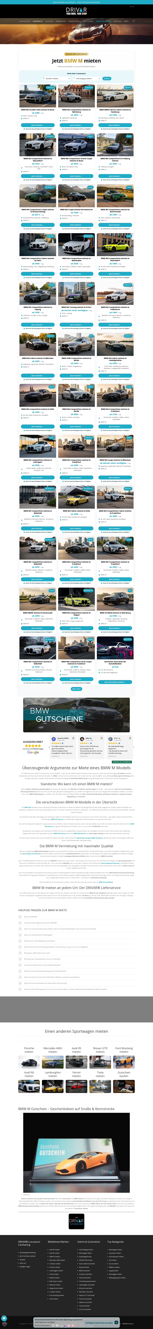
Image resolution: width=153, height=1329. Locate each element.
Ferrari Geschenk (84, 1278)
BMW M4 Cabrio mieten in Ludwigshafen (115, 359)
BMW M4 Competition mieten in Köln (37, 409)
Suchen (107, 78)
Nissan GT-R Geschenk (87, 1295)
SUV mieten (113, 1260)
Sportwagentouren (85, 1257)
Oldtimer (49, 21)
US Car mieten (113, 1264)
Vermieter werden (103, 21)
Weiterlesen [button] (55, 756)
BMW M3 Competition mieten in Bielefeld (38, 512)
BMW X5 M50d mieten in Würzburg (115, 613)
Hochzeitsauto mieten (116, 1257)
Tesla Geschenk (84, 1306)
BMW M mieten (54, 1257)
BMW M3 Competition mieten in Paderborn (115, 308)
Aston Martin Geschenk (87, 1264)
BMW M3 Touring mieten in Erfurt (76, 307)
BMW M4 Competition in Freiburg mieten (115, 159)
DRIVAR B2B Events (86, 1260)
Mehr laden (76, 689)
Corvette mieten (54, 1292)
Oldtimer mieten (114, 1267)
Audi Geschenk (84, 1267)
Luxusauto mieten (115, 1253)
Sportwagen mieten (115, 1250)
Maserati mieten (54, 1285)
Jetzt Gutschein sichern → (115, 682)
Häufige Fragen (25, 1267)
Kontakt (22, 1260)
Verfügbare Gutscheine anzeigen (99, 1323)
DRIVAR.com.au (127, 1324)
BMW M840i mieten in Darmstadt (37, 613)
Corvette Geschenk (85, 1274)
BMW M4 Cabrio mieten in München (37, 358)
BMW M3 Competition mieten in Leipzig (38, 308)
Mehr (126, 21)
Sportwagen (24, 21)
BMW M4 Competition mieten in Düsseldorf (115, 259)
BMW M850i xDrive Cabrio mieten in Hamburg (115, 111)
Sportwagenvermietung (27, 1253)
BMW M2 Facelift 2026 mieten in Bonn (37, 110)
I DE (133, 6)
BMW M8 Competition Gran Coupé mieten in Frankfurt (77, 662)
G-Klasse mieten (54, 1264)
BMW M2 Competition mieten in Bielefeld (38, 563)
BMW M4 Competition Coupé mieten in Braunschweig (38, 210)
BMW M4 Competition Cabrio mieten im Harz (38, 259)
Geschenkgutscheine (86, 1250)
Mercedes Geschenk (86, 1292)
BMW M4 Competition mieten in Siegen (76, 614)
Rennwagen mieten (115, 1274)
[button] (133, 747)
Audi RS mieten (54, 1253)
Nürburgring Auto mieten (117, 1278)
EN (131, 6)
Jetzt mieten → (38, 125)
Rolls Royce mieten (55, 1281)
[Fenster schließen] (116, 1322)
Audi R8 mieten (54, 1250)
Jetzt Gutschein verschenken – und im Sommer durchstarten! (76, 2)
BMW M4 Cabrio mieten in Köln (76, 511)
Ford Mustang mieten (56, 1295)
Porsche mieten (54, 1267)
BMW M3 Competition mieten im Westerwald (115, 210)
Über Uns (117, 21)
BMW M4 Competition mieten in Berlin (76, 410)
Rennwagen (61, 21)
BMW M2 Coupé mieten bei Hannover (76, 209)
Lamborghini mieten (56, 1271)
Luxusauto (37, 21)
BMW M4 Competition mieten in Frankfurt (115, 410)
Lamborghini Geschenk (87, 1285)
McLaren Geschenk (85, 1288)
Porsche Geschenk (85, 1299)
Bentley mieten (54, 1278)
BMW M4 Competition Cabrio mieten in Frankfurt (115, 512)
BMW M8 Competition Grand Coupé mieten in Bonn (76, 159)
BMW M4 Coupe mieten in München (115, 460)
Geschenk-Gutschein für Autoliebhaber (115, 662)
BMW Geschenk (84, 1271)
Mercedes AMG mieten (57, 1260)
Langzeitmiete (74, 21)
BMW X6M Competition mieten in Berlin (76, 359)
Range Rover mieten (56, 1288)
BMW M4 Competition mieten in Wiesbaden (76, 259)
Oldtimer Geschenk (85, 1302)
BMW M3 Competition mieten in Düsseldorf (38, 159)
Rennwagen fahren (85, 1253)
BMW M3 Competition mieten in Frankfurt (76, 461)
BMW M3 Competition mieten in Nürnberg (76, 111)
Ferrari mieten (54, 1274)
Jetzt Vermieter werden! (27, 1256)
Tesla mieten (53, 1299)
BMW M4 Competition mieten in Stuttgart (38, 461)
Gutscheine (88, 21)
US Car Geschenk (85, 1309)
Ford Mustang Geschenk (87, 1281)
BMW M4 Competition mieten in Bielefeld (38, 662)
